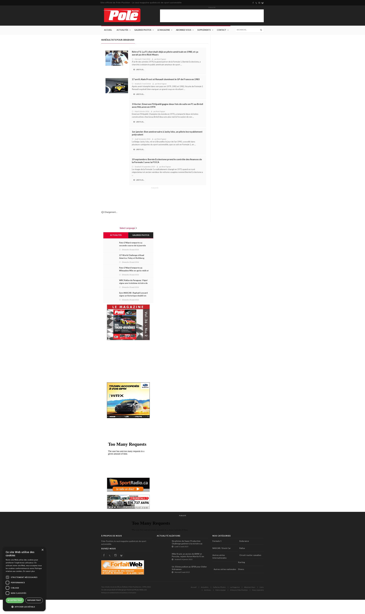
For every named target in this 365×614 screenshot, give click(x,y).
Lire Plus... (140, 69)
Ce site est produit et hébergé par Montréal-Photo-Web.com (124, 590)
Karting (241, 562)
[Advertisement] (155, 197)
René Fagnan (161, 59)
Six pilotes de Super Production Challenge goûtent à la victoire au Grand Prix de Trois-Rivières (187, 543)
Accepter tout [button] (15, 600)
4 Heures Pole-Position (239, 590)
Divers (241, 569)
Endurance (244, 541)
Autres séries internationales (219, 556)
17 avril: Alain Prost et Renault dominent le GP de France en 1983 (165, 79)
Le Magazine (163, 30)
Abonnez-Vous (183, 30)
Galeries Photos (142, 30)
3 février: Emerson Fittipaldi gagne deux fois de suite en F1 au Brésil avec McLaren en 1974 (167, 105)
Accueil (108, 30)
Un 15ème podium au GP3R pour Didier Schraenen (189, 568)
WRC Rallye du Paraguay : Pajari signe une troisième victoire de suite (133, 283)
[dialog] (24, 579)
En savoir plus (29, 571)
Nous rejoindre (258, 590)
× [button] (42, 550)
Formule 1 (216, 541)
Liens (262, 587)
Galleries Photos (219, 587)
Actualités (122, 30)
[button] (24, 606)
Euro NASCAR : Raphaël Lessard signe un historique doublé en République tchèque (133, 296)
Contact (221, 30)
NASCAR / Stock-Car (221, 548)
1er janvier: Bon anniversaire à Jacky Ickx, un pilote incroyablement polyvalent (167, 133)
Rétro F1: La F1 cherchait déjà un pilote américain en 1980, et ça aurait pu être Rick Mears (165, 53)
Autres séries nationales (225, 569)
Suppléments (204, 30)
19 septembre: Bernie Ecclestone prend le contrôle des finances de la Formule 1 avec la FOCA (167, 160)
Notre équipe (220, 590)
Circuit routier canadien (250, 555)
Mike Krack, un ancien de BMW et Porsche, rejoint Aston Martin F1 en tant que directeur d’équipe (188, 556)
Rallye (242, 548)
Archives (207, 590)
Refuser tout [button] (34, 600)
